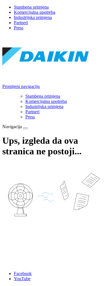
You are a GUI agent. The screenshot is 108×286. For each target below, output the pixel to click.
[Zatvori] (25, 128)
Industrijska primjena (33, 17)
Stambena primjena (31, 7)
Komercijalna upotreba (34, 12)
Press (18, 27)
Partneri (21, 22)
